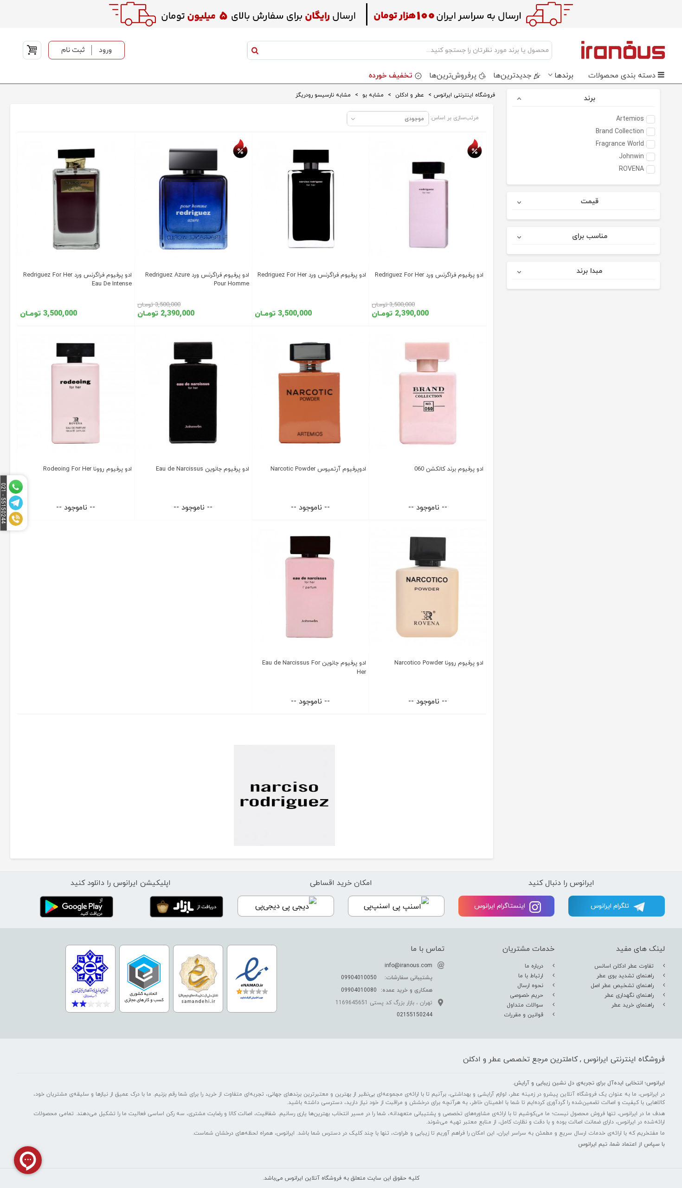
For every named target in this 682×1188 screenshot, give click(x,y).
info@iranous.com (408, 965)
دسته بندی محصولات (622, 76)
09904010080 (359, 990)
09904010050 (359, 977)
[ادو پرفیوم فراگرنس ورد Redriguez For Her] (427, 199)
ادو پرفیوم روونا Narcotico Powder (438, 663)
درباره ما (535, 966)
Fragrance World (620, 144)
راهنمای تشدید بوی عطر (626, 976)
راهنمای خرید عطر (633, 1005)
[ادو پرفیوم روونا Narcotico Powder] (427, 587)
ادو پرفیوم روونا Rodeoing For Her (87, 469)
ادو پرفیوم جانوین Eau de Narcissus (202, 469)
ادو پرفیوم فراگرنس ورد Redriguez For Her (429, 275)
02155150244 (414, 1015)
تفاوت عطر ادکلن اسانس (625, 966)
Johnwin (631, 157)
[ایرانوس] (611, 49)
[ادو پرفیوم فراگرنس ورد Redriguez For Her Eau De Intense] (76, 199)
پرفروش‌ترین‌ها (452, 76)
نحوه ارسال (531, 985)
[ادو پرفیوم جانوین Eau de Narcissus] (193, 393)
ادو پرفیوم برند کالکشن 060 (448, 469)
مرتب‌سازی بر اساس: (454, 118)
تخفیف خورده (390, 76)
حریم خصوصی (527, 995)
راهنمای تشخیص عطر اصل (623, 985)
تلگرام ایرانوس (611, 906)
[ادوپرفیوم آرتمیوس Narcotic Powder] (310, 393)
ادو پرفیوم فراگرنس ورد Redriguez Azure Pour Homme (197, 279)
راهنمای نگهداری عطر (630, 995)
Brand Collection (620, 132)
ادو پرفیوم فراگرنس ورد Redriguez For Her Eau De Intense (77, 279)
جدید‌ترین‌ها (512, 76)
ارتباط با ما (531, 976)
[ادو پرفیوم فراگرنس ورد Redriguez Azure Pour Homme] (193, 199)
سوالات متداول (526, 1005)
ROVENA (631, 169)
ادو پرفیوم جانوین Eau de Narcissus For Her (314, 667)
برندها (563, 76)
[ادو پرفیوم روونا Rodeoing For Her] (76, 393)
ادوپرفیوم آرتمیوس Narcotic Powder (318, 469)
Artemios (630, 119)
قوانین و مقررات (524, 1015)
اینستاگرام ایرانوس (500, 906)
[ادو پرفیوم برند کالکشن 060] (427, 393)
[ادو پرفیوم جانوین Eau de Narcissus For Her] (310, 587)
